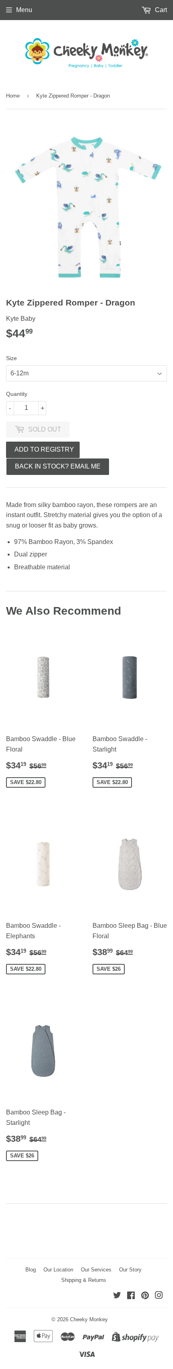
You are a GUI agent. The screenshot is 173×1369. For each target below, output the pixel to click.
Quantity (16, 394)
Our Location (58, 1270)
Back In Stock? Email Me (58, 466)
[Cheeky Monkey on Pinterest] (145, 1296)
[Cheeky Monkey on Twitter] (117, 1296)
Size (11, 358)
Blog (30, 1270)
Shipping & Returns (83, 1280)
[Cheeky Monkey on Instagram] (159, 1296)
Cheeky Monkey (89, 1319)
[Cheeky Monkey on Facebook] (131, 1296)
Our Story (130, 1270)
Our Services (96, 1270)
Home (13, 96)
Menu (24, 9)
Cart (160, 9)
